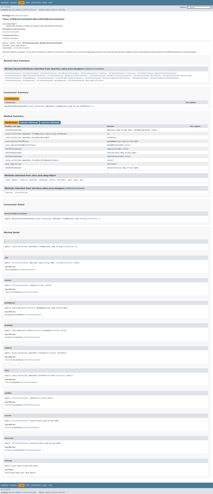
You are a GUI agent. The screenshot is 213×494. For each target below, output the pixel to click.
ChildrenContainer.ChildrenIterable (21, 73)
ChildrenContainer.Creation (93, 73)
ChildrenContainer (10, 32)
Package (13, 3)
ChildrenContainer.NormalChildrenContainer (67, 76)
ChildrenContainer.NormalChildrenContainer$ (110, 76)
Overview (5, 3)
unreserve (111, 168)
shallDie (111, 156)
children (111, 137)
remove (110, 149)
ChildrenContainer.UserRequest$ (51, 80)
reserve (110, 153)
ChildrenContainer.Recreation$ (177, 76)
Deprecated (36, 3)
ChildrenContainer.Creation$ (121, 73)
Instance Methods (29, 123)
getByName (111, 141)
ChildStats (85, 106)
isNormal (9, 193)
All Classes (6, 7)
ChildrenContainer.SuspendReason (20, 78)
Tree (28, 3)
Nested (12, 10)
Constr (25, 10)
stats (109, 160)
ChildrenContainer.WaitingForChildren (85, 80)
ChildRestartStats (142, 130)
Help (50, 3)
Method (33, 10)
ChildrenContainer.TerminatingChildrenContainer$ (155, 78)
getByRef (111, 145)
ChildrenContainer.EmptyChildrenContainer (156, 73)
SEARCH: (183, 7)
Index (44, 3)
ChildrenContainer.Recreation (147, 76)
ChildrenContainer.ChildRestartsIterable (59, 73)
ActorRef (45, 137)
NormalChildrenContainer (16, 106)
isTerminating (21, 193)
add (108, 130)
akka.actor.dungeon (19, 16)
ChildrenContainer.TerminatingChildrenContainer (107, 78)
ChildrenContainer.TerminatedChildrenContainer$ (60, 78)
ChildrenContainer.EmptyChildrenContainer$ (25, 76)
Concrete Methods (50, 123)
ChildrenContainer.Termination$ (19, 80)
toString (111, 164)
